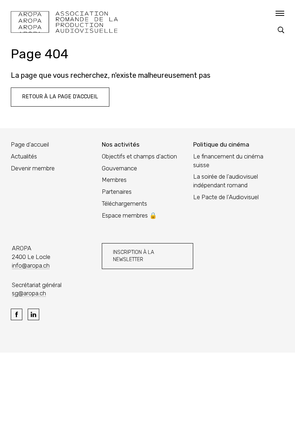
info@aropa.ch (31, 265)
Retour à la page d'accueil (60, 97)
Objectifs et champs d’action (139, 156)
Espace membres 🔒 (129, 215)
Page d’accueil (30, 144)
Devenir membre (33, 168)
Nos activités (121, 144)
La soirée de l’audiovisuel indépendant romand (225, 181)
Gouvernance (119, 168)
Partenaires (117, 191)
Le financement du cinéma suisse (228, 161)
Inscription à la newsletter (133, 256)
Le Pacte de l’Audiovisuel (226, 197)
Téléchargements (124, 203)
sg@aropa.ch (29, 293)
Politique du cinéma (221, 144)
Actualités (24, 156)
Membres (114, 179)
